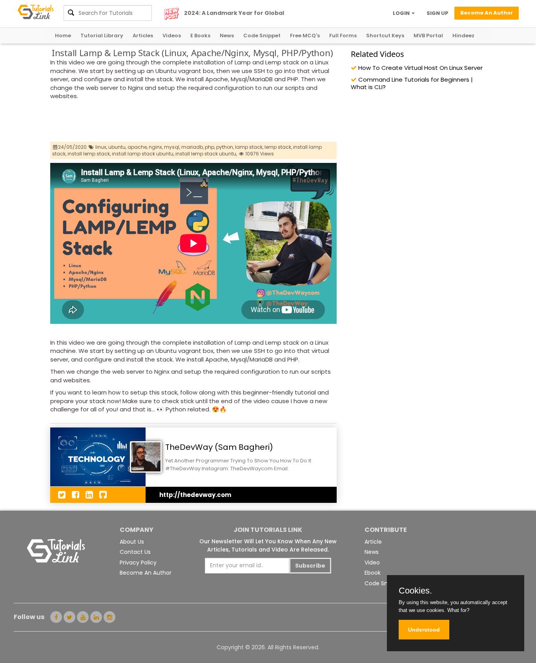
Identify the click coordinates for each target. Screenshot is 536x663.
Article (373, 542)
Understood (424, 629)
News (227, 35)
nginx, (156, 147)
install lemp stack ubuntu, (206, 153)
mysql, (172, 147)
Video (372, 562)
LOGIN (402, 13)
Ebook (373, 573)
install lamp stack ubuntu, (143, 153)
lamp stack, (249, 147)
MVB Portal (428, 35)
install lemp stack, (89, 153)
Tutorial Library (101, 35)
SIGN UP (437, 13)
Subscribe (310, 566)
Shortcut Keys (385, 35)
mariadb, (192, 147)
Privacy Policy (138, 562)
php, (210, 147)
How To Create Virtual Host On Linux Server (420, 67)
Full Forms (343, 35)
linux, (101, 147)
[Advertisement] (193, 122)
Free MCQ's (305, 35)
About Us (132, 542)
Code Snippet (262, 35)
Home (63, 35)
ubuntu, (117, 147)
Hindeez (463, 35)
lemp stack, (278, 147)
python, (225, 147)
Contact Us (135, 552)
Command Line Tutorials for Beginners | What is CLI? (412, 83)
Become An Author (145, 573)
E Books (200, 35)
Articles (143, 35)
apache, (138, 147)
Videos (171, 35)
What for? (458, 610)
